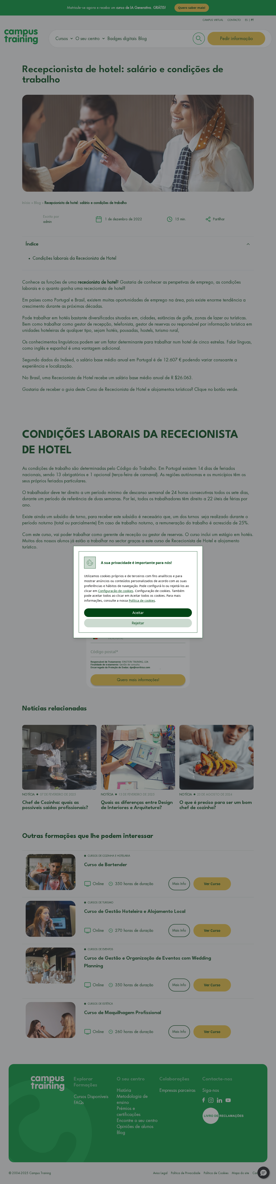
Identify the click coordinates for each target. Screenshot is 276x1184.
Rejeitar (138, 623)
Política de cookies (142, 600)
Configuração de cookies (115, 591)
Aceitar (138, 612)
